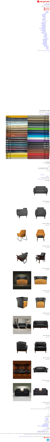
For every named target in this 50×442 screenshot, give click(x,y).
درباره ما (47, 418)
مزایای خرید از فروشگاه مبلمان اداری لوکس (43, 425)
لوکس (40, 114)
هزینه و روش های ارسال (45, 429)
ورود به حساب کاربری (47, 4)
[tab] (24, 176)
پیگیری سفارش (46, 417)
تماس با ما (47, 419)
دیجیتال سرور (21, 436)
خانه (49, 50)
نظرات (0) (47, 176)
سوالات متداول (46, 420)
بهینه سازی (25, 436)
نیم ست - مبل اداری (45, 50)
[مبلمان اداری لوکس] (43, 2)
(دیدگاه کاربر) (48, 113)
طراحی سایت (29, 436)
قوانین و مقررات (46, 423)
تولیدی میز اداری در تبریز (45, 426)
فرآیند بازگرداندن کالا (45, 424)
